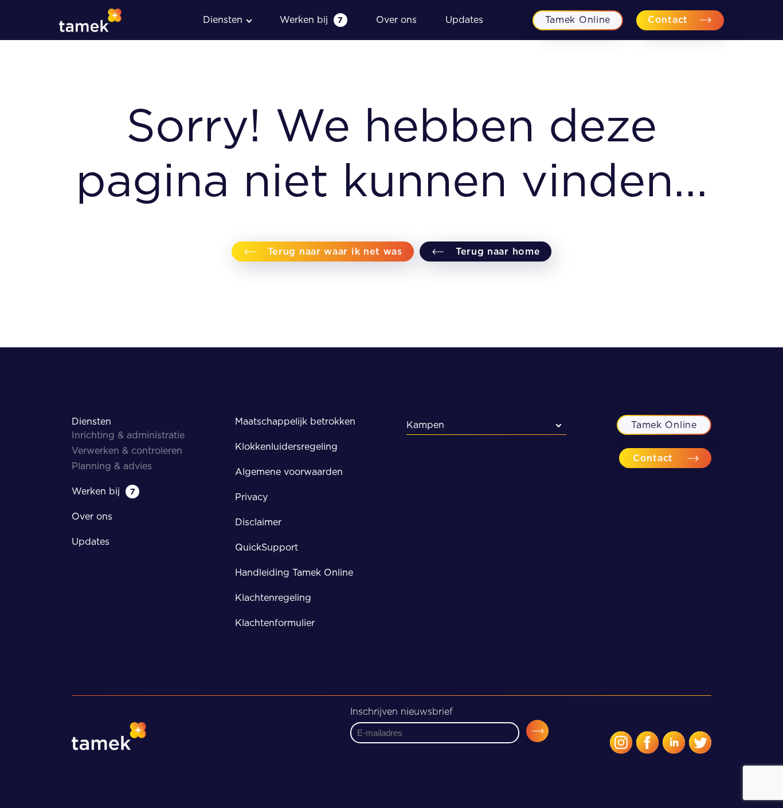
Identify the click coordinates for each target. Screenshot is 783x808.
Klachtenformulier (275, 622)
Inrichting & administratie (128, 435)
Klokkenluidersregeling (286, 446)
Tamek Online (577, 19)
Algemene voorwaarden (289, 471)
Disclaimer (258, 522)
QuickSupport (266, 547)
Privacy (251, 497)
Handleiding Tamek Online (294, 572)
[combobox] (486, 425)
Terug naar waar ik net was (335, 251)
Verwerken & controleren (127, 450)
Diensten (91, 421)
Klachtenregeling (273, 597)
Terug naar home (498, 251)
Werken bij (311, 19)
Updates (464, 19)
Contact (668, 19)
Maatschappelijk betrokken (295, 421)
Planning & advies (112, 466)
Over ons (396, 19)
